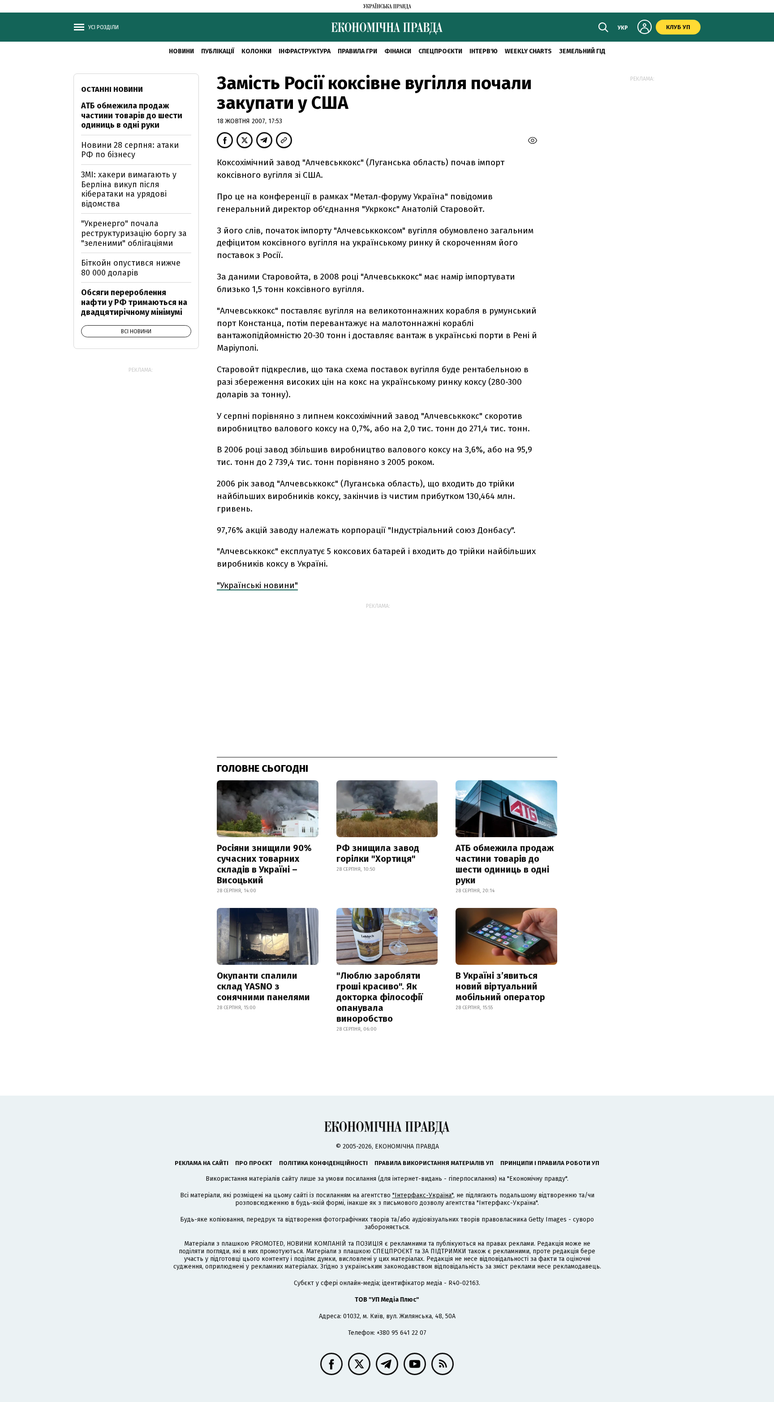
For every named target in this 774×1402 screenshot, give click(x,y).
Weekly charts (528, 51)
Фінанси (397, 51)
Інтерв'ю (483, 51)
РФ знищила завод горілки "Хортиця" (377, 853)
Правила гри (357, 51)
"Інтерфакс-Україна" (422, 1195)
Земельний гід (582, 51)
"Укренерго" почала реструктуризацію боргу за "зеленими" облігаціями (134, 233)
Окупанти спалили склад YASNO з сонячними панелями (263, 986)
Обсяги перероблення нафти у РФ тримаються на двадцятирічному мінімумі (134, 302)
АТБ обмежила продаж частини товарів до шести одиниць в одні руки (505, 864)
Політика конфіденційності (323, 1163)
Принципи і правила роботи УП (549, 1163)
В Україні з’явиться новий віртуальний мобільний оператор (500, 986)
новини (181, 51)
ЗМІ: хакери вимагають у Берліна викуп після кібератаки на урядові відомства (128, 189)
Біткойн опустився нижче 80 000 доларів (131, 268)
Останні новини (112, 89)
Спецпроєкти (440, 51)
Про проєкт (253, 1163)
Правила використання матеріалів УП (434, 1163)
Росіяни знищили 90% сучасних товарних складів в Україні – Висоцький (264, 864)
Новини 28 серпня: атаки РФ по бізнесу (130, 150)
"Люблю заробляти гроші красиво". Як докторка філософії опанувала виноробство (379, 997)
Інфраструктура (305, 51)
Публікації (217, 51)
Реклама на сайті (201, 1163)
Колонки (256, 51)
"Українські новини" (257, 585)
